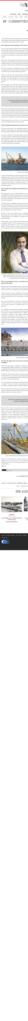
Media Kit (25, 535)
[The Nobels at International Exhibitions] (11, 504)
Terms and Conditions (10, 535)
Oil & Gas (11, 514)
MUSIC (21, 16)
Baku (26, 16)
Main (19, 14)
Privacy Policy (18, 535)
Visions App (13, 14)
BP (5, 466)
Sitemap (3, 535)
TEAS (1, 539)
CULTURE (10, 16)
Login (17, 486)
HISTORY (4, 16)
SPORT (16, 16)
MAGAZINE (25, 14)
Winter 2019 (11, 516)
